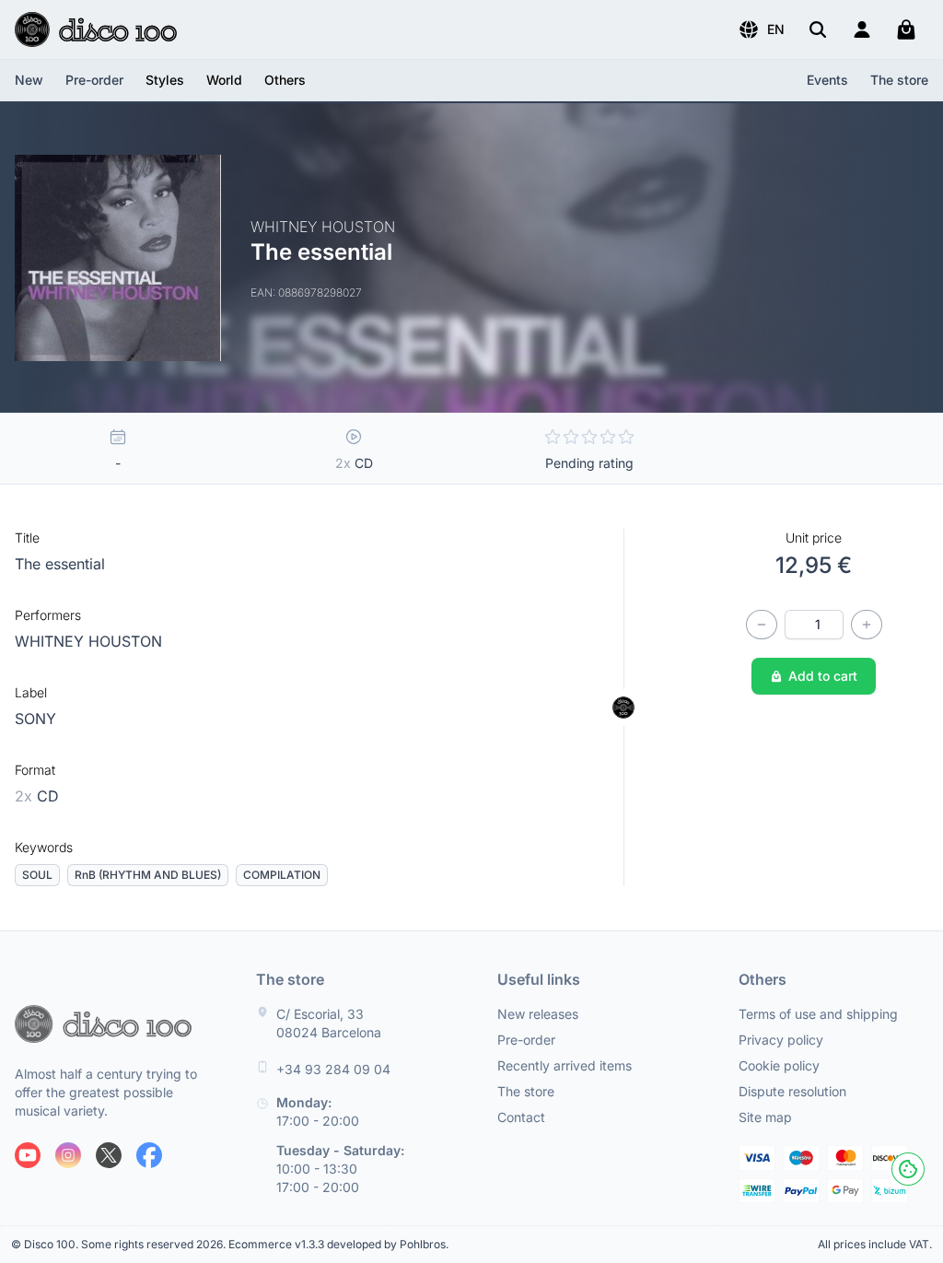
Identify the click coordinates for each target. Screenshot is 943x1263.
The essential (60, 564)
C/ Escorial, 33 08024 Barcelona (328, 1023)
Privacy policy (781, 1039)
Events (827, 80)
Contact (521, 1117)
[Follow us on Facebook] (149, 1155)
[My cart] (906, 29)
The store (899, 80)
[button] (761, 29)
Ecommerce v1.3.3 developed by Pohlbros (337, 1244)
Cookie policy (779, 1065)
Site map (765, 1117)
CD (37, 796)
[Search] (818, 29)
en (776, 29)
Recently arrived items (564, 1065)
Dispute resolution (792, 1091)
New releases (537, 1014)
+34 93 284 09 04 (333, 1069)
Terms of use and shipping (818, 1014)
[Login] (862, 29)
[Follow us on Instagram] (68, 1155)
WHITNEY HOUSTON (88, 641)
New (29, 80)
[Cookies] (908, 1169)
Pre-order (94, 80)
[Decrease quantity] (761, 624)
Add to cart (822, 676)
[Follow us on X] (109, 1155)
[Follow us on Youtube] (28, 1155)
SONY (35, 718)
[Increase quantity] (866, 624)
